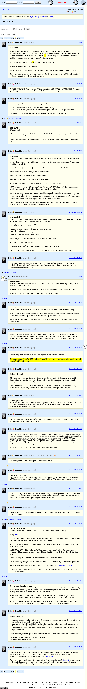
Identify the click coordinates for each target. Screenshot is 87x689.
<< (2, 38)
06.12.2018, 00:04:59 (75, 429)
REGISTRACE (63, 2)
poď (28, 29)
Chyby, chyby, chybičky (38, 17)
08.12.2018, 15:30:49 (75, 347)
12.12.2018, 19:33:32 (75, 276)
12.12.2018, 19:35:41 (75, 258)
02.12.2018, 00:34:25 (75, 455)
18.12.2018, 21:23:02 (75, 42)
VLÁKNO (18, 118)
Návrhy (51, 17)
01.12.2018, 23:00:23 (75, 507)
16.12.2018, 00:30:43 (75, 98)
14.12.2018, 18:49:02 (75, 212)
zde (16, 535)
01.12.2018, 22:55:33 (75, 523)
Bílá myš (79, 9)
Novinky (5, 9)
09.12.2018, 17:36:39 (75, 302)
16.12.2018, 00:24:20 (75, 123)
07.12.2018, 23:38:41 (75, 395)
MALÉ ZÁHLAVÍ (8, 21)
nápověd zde (50, 656)
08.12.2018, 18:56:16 (75, 329)
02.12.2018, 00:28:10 (75, 470)
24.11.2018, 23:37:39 (75, 647)
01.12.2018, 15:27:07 (75, 580)
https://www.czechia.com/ (70, 682)
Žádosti (66, 660)
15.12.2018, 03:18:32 (75, 151)
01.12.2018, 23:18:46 (75, 488)
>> (22, 38)
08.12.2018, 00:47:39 (75, 369)
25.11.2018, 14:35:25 (75, 611)
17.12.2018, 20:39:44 (75, 83)
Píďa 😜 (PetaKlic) (75, 12)
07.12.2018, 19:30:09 (75, 414)
